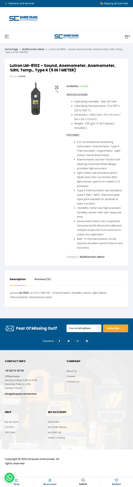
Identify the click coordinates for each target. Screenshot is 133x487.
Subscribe (113, 328)
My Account (49, 484)
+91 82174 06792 (14, 370)
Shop (16, 484)
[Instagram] (77, 341)
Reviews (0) (43, 279)
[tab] (18, 282)
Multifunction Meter (33, 49)
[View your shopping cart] (126, 36)
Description (18, 279)
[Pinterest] (87, 341)
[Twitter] (68, 341)
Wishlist (116, 484)
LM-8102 (24, 293)
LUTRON (21, 76)
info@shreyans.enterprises (21, 393)
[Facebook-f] (59, 341)
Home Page (11, 49)
